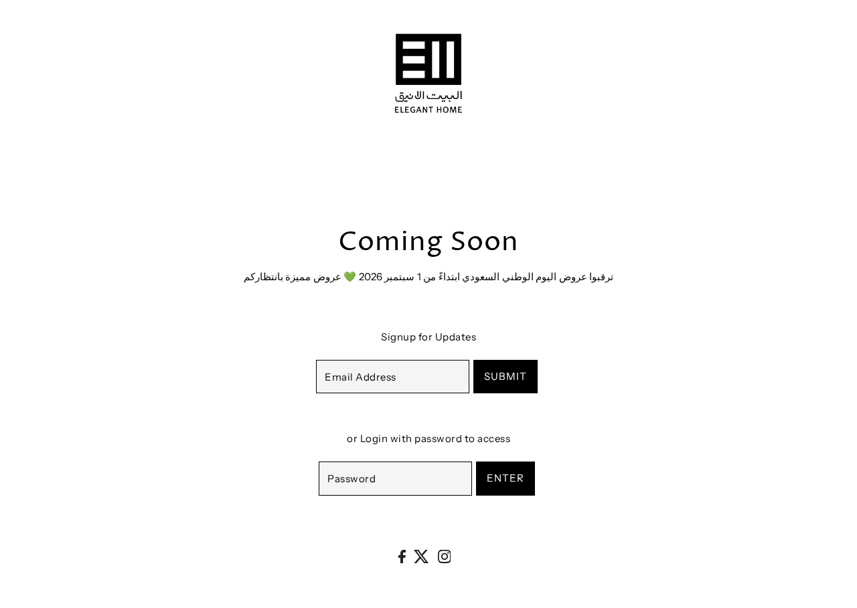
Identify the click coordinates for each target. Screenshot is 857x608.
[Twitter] (421, 556)
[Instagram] (444, 556)
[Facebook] (402, 556)
